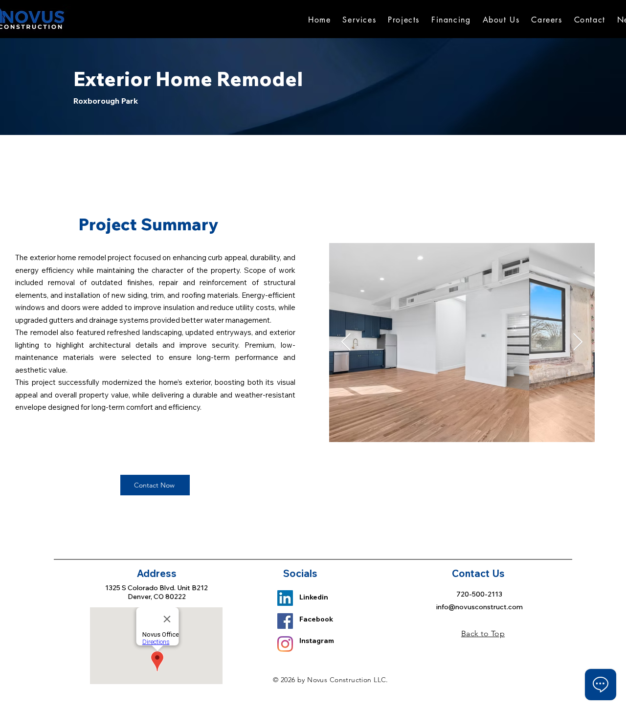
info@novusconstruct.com (479, 606)
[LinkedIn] (285, 598)
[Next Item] (577, 342)
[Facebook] (285, 621)
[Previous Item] (346, 342)
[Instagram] (285, 644)
